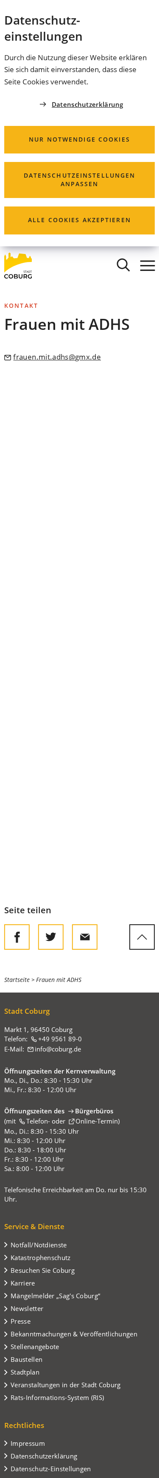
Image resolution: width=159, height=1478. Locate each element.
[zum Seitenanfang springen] (142, 937)
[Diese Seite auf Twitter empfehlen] (51, 937)
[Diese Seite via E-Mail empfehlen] (85, 937)
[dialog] (79, 123)
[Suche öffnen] (123, 265)
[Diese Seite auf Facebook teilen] (17, 937)
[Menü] (147, 265)
